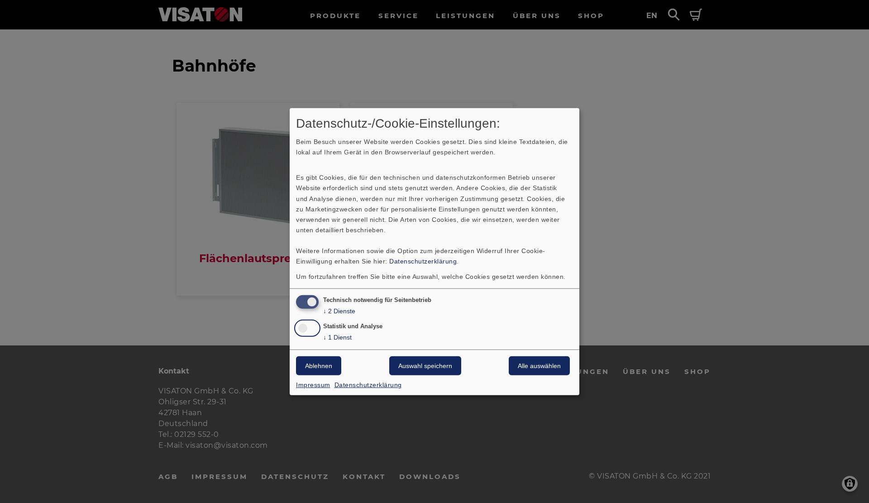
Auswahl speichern (425, 365)
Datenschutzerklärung (423, 261)
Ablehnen (318, 365)
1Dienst (337, 337)
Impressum (313, 384)
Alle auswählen (539, 365)
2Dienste (339, 311)
